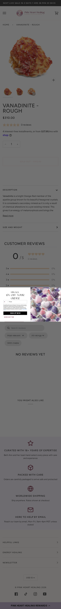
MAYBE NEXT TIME (9, 317)
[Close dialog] (59, 289)
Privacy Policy (24, 309)
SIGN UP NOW (15, 313)
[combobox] (6, 301)
